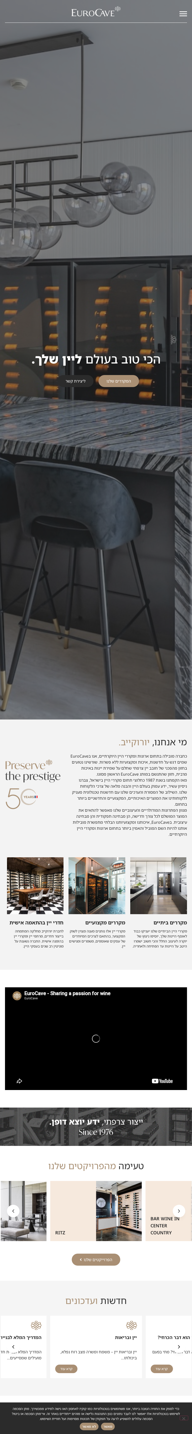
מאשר (108, 1426)
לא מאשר (89, 1426)
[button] (13, 1211)
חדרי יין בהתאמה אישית (37, 922)
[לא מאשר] (184, 1418)
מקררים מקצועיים (105, 922)
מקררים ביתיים (170, 922)
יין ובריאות (126, 1337)
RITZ (155, 1233)
